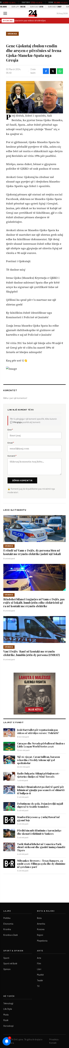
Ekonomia (8, 923)
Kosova (40, 929)
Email (11, 442)
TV (38, 986)
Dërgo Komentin (22, 480)
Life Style (7, 1009)
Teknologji (8, 1003)
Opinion (7, 969)
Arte (39, 958)
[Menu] (5, 13)
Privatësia (53, 1039)
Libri (39, 969)
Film (39, 963)
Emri (10, 429)
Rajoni (40, 935)
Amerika (41, 923)
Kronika (12, 34)
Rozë (5, 1020)
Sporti (6, 958)
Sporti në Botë (10, 963)
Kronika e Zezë (10, 935)
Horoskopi (8, 1026)
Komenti (12, 456)
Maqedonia (42, 940)
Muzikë (40, 974)
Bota (39, 918)
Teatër (40, 980)
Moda (6, 1014)
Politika (6, 918)
